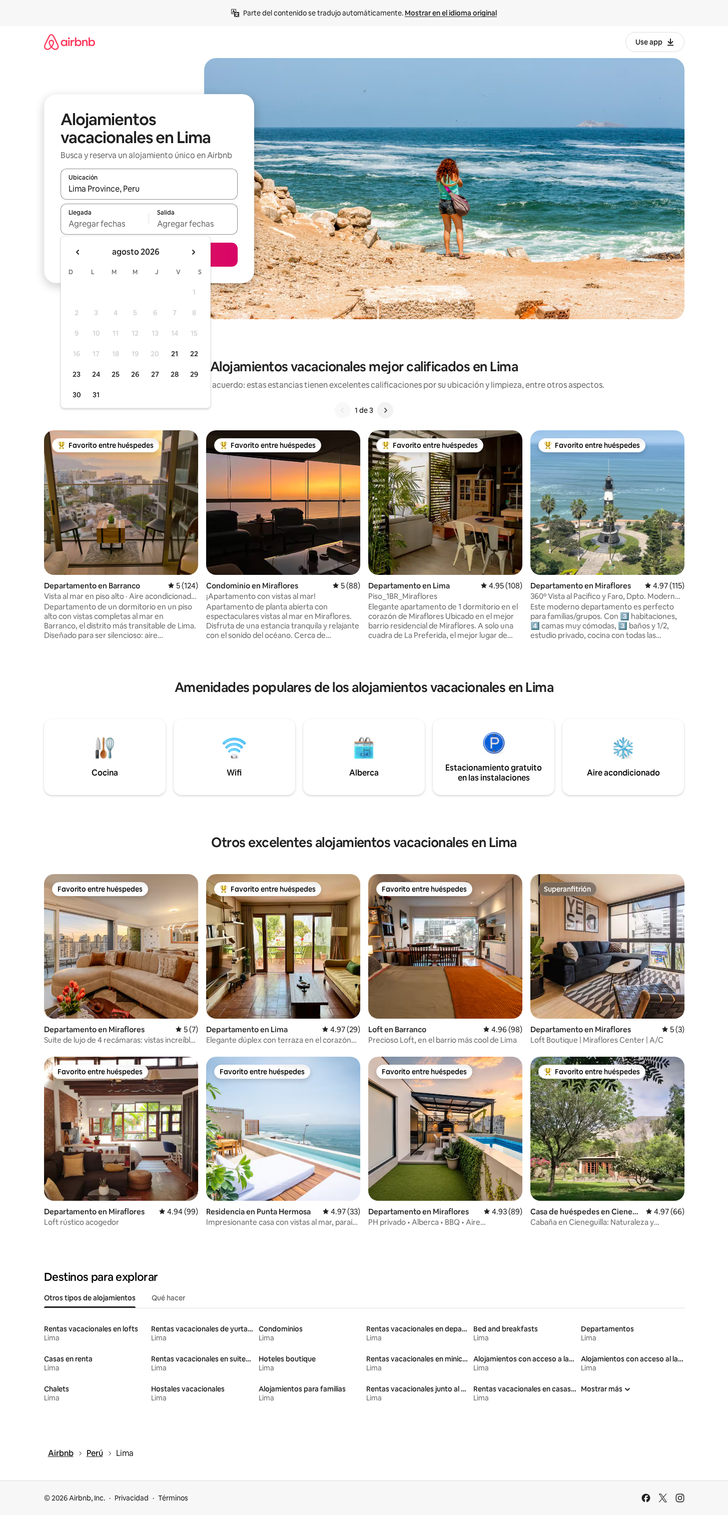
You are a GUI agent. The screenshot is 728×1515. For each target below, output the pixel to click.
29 (194, 374)
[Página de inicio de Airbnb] (69, 42)
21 (174, 353)
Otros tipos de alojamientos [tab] (90, 1297)
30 (77, 394)
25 (116, 374)
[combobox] (149, 189)
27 (155, 374)
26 (135, 374)
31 (96, 394)
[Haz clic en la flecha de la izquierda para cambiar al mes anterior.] (78, 252)
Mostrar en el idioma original (451, 13)
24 (96, 374)
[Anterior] (343, 410)
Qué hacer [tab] (168, 1297)
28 (175, 374)
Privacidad (132, 1497)
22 (194, 353)
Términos (173, 1497)
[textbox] (105, 224)
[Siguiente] (385, 410)
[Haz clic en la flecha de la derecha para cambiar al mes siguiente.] (193, 252)
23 (77, 374)
